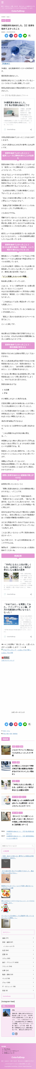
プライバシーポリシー (11, 1051)
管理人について (9, 1053)
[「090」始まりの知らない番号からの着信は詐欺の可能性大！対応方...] (5, 867)
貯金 (4, 733)
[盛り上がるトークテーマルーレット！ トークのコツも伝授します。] (5, 911)
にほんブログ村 (7, 653)
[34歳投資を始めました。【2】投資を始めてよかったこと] (20, 36)
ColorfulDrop (18, 11)
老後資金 (15, 733)
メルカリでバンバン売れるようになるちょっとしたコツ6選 (23, 752)
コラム (8, 731)
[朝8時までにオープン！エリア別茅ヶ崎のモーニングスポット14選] (5, 897)
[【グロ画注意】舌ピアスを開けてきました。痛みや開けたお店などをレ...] (5, 882)
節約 (7, 733)
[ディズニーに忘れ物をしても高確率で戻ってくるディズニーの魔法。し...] (5, 926)
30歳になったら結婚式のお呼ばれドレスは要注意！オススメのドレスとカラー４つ (23, 803)
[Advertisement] (18, 685)
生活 (4, 731)
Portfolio (7, 1049)
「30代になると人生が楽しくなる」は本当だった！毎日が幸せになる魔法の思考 (23, 787)
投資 (11, 733)
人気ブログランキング (7, 660)
